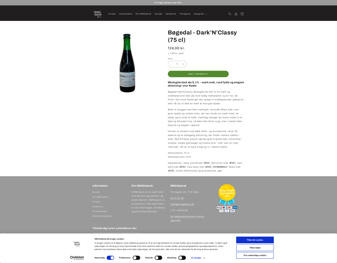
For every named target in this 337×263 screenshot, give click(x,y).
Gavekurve (98, 206)
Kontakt (96, 202)
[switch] (136, 258)
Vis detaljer (196, 258)
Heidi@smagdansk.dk (182, 204)
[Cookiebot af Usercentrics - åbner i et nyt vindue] (77, 258)
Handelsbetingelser (102, 216)
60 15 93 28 (177, 198)
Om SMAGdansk (100, 197)
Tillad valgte (255, 248)
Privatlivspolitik (100, 211)
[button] (200, 14)
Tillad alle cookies (255, 240)
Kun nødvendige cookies (255, 255)
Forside (96, 192)
